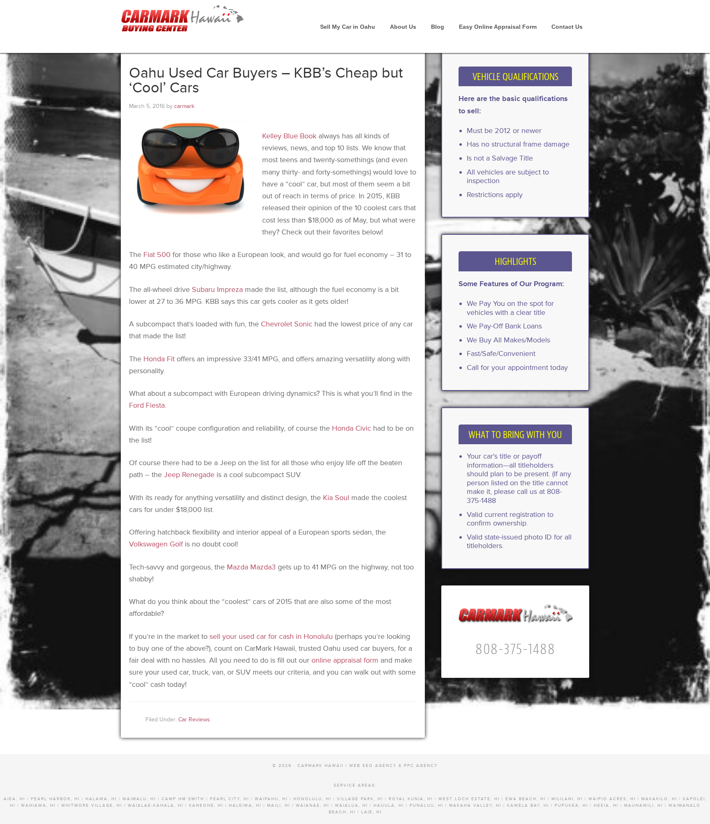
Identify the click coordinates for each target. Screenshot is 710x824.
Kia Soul (336, 497)
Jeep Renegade (189, 474)
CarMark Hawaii (182, 20)
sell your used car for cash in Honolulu (271, 636)
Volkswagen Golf (156, 544)
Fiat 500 (157, 254)
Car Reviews (194, 719)
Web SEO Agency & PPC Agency (393, 765)
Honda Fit (159, 358)
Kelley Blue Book (289, 135)
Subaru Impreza (217, 289)
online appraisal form (344, 660)
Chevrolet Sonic (286, 323)
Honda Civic (351, 428)
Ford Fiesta (147, 405)
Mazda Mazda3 (251, 567)
